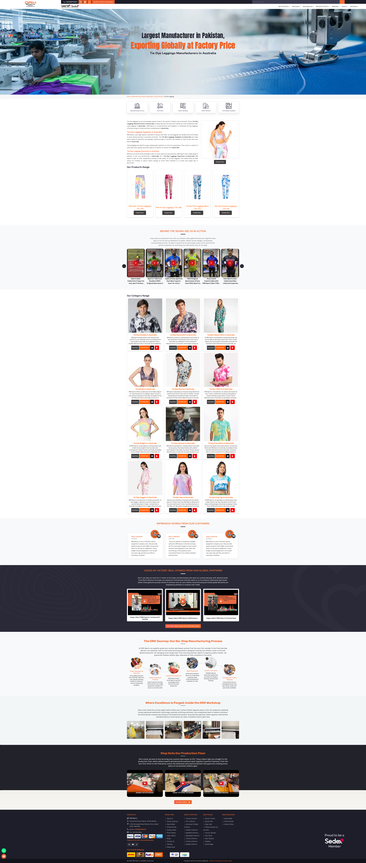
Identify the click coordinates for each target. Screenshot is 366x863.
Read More (135, 348)
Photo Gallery (171, 833)
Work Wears (353, 6)
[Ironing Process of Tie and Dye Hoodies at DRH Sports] (145, 783)
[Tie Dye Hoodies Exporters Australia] (145, 315)
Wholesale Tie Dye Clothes (155, 96)
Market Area (171, 847)
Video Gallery (171, 836)
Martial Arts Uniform (322, 6)
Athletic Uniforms (192, 830)
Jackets (344, 6)
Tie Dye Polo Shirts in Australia (221, 443)
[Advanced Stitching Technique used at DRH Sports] (183, 783)
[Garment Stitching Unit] (135, 730)
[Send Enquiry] (3, 856)
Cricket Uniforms (191, 838)
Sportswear (295, 6)
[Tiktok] (89, 2)
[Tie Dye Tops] (195, 510)
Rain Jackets (209, 838)
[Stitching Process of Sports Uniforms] (221, 783)
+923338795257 (140, 829)
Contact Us (170, 841)
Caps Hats (208, 824)
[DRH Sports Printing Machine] (230, 730)
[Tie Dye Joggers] (157, 510)
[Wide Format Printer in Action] (154, 730)
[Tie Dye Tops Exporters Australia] (183, 478)
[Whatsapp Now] (3, 850)
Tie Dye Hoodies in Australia (145, 335)
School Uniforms (172, 821)
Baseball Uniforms (192, 833)
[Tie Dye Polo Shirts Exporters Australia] (221, 424)
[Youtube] (133, 844)
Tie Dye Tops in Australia (183, 497)
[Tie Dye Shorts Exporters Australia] (183, 370)
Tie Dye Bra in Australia (145, 389)
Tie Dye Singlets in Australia (145, 443)
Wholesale (335, 6)
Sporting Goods (307, 6)
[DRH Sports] (30, 4)
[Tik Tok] (136, 844)
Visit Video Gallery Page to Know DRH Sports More (183, 626)
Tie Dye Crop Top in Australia (221, 497)
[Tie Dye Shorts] (195, 402)
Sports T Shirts (210, 818)
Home (129, 96)
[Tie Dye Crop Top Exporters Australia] (221, 478)
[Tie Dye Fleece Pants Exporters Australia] (221, 315)
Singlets (208, 841)
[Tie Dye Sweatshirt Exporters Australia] (183, 315)
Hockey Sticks (171, 830)
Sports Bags (209, 844)
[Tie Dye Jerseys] (195, 456)
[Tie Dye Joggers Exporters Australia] (145, 478)
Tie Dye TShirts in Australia (220, 389)
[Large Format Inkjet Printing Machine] (211, 730)
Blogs (169, 838)
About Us (170, 818)
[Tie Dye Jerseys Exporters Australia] (183, 424)
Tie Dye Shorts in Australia (183, 389)
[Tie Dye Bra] (157, 402)
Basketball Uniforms (192, 836)
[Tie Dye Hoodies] (157, 348)
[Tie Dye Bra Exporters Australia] (145, 370)
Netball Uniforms (191, 844)
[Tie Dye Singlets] (157, 456)
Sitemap (170, 844)
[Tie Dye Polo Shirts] (232, 456)
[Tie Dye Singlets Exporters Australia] (145, 424)
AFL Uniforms (190, 821)
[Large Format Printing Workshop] (173, 730)
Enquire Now (220, 162)
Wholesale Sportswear (138, 96)
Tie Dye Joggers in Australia (145, 497)
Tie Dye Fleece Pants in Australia (221, 335)
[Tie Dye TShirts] (232, 402)
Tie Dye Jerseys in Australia (183, 443)
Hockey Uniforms (191, 841)
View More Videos (181, 802)
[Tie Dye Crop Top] (232, 510)
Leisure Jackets (210, 833)
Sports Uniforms (283, 6)
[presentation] (124, 266)
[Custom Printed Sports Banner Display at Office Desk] (192, 730)
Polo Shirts (208, 836)
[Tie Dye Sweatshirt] (195, 348)
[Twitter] (81, 2)
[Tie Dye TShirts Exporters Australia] (221, 370)
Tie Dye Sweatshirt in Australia (183, 335)
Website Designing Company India (221, 861)
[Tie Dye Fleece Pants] (232, 348)
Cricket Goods (171, 827)
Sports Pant (209, 821)
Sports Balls (171, 824)
